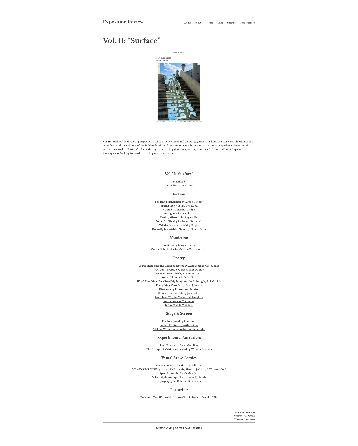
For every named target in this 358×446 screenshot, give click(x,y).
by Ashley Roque (179, 225)
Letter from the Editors (179, 185)
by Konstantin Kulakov (179, 289)
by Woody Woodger (179, 305)
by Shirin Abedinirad (179, 365)
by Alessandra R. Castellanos (179, 265)
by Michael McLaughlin (179, 297)
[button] (105, 90)
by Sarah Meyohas (179, 373)
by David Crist (179, 213)
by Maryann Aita (179, 245)
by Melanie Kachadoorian (178, 249)
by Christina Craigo (179, 209)
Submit (231, 23)
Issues (210, 23)
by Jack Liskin (179, 293)
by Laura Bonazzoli (179, 205)
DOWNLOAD (164, 428)
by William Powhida (179, 349)
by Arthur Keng (179, 325)
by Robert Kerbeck (178, 221)
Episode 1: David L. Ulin (179, 397)
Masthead (179, 181)
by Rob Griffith (178, 277)
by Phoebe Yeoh (179, 229)
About (198, 23)
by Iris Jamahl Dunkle (179, 269)
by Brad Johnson (179, 285)
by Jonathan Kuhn (179, 329)
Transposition (247, 23)
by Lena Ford (179, 321)
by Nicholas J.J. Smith (179, 377)
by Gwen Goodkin (179, 345)
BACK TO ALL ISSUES (188, 428)
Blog (220, 23)
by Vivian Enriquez (178, 273)
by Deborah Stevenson (179, 381)
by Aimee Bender (178, 201)
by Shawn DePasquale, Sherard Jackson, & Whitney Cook (179, 369)
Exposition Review (123, 21)
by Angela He (178, 217)
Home (187, 23)
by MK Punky (178, 301)
